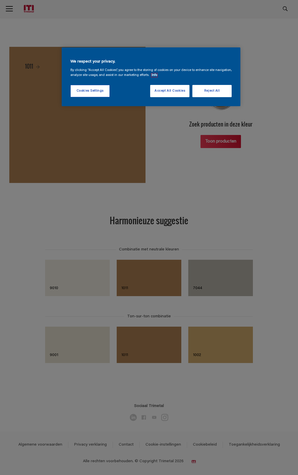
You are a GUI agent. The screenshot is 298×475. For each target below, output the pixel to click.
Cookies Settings (90, 90)
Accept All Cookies (170, 90)
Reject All (212, 90)
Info (154, 75)
